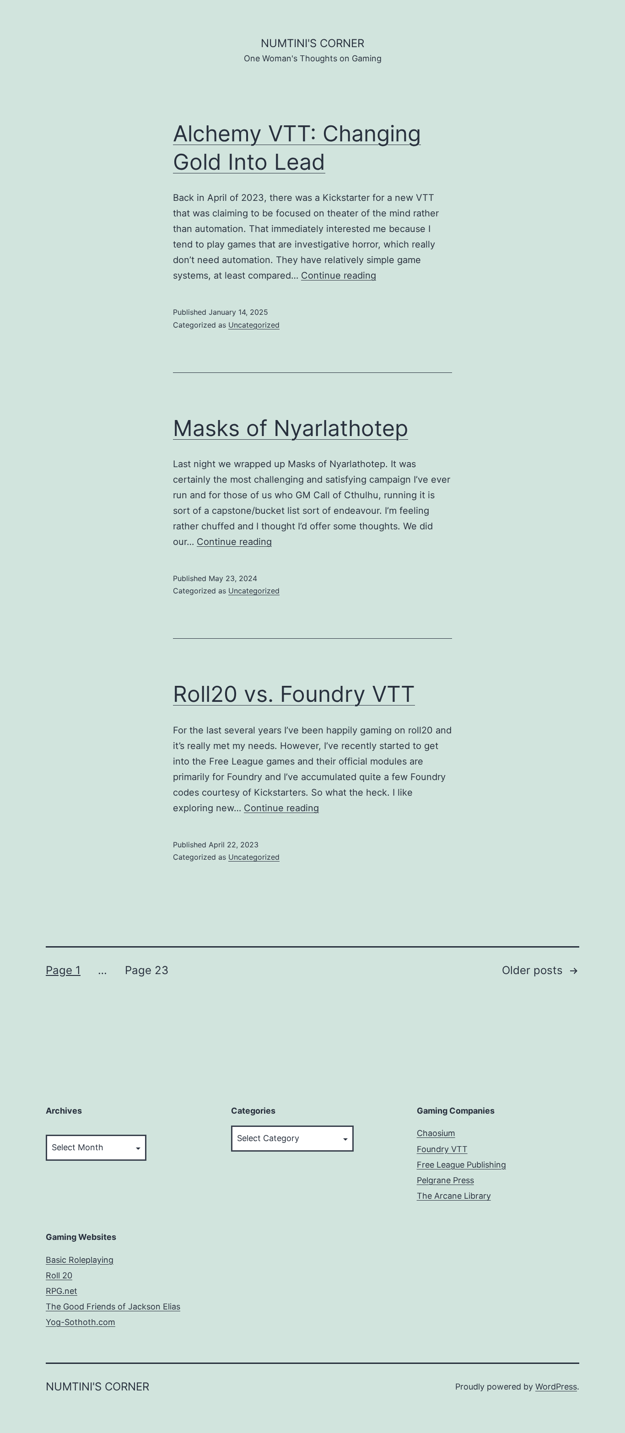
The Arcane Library (454, 1196)
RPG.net (61, 1291)
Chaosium (436, 1133)
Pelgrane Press (445, 1180)
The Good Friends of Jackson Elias (113, 1306)
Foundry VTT (442, 1149)
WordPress (556, 1386)
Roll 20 (59, 1275)
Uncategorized (254, 324)
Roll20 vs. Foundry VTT (294, 693)
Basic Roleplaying (79, 1260)
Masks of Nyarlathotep (290, 428)
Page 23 (146, 970)
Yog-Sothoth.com (80, 1322)
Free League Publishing (461, 1164)
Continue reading (338, 275)
